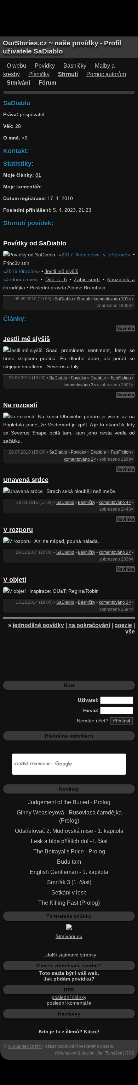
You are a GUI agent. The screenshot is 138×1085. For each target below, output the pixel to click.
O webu (16, 66)
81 (38, 175)
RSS (129, 1053)
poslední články (69, 997)
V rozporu (18, 529)
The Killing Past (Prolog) (69, 903)
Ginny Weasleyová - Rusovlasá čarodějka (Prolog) (69, 817)
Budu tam (69, 862)
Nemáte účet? (92, 720)
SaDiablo (64, 298)
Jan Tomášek (109, 1053)
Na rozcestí (20, 405)
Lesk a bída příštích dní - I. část (69, 841)
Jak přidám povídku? (69, 979)
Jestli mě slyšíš (61, 271)
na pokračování (89, 625)
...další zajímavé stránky (69, 955)
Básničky (74, 66)
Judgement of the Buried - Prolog (69, 802)
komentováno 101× (112, 298)
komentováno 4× (115, 502)
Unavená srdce (25, 479)
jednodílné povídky (38, 625)
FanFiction (121, 377)
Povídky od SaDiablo (34, 243)
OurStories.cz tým (25, 1046)
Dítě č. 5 (56, 279)
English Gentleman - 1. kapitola (69, 872)
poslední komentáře (69, 1003)
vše (130, 632)
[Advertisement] (69, 17)
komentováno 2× (80, 459)
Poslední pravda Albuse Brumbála (67, 287)
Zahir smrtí (87, 279)
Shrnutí (83, 298)
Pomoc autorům (106, 74)
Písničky (39, 74)
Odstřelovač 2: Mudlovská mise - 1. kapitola (69, 831)
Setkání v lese (69, 893)
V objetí (14, 579)
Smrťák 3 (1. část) (69, 882)
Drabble (98, 377)
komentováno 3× (80, 384)
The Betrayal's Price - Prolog (69, 851)
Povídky (45, 66)
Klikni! (91, 1031)
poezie (123, 625)
